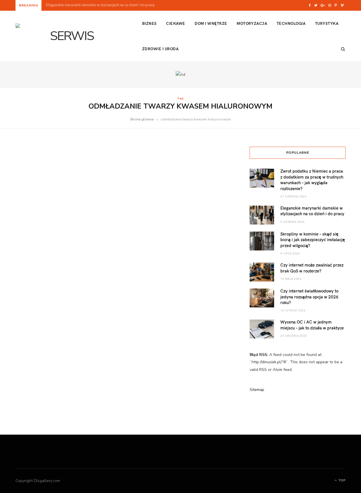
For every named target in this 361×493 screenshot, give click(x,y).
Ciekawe (175, 23)
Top (341, 480)
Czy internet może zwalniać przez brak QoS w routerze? (312, 267)
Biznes (149, 23)
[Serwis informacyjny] (70, 36)
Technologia (291, 23)
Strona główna (142, 119)
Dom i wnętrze (211, 23)
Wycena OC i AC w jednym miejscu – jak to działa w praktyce (312, 324)
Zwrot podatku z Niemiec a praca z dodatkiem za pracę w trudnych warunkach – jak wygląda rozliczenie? (311, 179)
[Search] (341, 48)
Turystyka (326, 23)
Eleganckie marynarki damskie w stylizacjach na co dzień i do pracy (100, 5)
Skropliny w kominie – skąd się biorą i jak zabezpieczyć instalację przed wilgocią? (312, 239)
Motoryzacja (252, 23)
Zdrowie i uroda (160, 48)
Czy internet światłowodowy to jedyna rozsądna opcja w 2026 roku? (309, 296)
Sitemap (257, 389)
